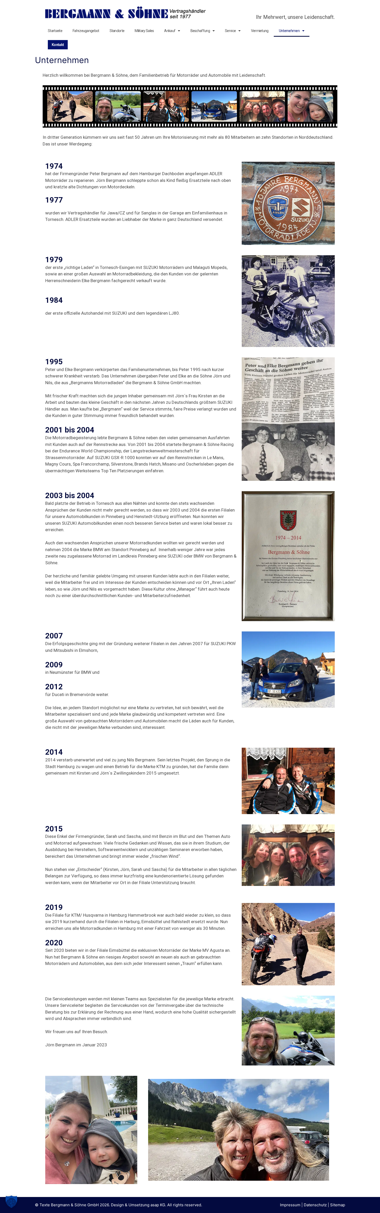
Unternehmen (289, 31)
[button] (11, 1201)
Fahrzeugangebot (86, 31)
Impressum (290, 1204)
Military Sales (144, 31)
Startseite (55, 31)
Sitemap (337, 1204)
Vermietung (260, 31)
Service (230, 31)
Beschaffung (200, 31)
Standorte (117, 31)
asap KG (157, 1204)
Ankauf (169, 31)
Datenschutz (315, 1204)
